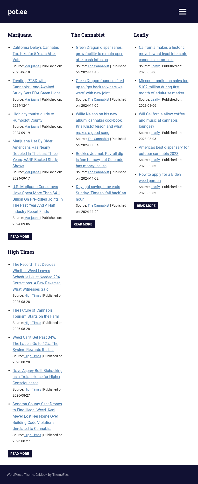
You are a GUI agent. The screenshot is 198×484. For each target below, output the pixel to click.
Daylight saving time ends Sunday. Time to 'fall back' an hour (101, 192)
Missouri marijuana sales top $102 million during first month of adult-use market (163, 86)
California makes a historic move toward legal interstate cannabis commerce (163, 53)
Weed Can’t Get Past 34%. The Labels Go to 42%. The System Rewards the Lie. (35, 343)
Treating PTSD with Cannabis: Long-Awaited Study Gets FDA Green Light (36, 86)
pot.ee (17, 11)
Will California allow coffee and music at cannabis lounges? (162, 120)
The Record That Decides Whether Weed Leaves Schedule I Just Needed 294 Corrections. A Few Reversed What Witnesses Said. (37, 276)
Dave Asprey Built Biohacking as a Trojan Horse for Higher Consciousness (38, 376)
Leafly (141, 35)
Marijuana (20, 35)
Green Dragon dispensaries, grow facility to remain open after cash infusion (99, 53)
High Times (21, 252)
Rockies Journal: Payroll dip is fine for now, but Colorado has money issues (99, 159)
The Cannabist (88, 35)
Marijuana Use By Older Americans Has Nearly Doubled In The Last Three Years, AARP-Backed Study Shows (35, 153)
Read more (19, 236)
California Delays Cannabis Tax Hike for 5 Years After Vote (36, 53)
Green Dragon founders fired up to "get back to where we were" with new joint (100, 86)
